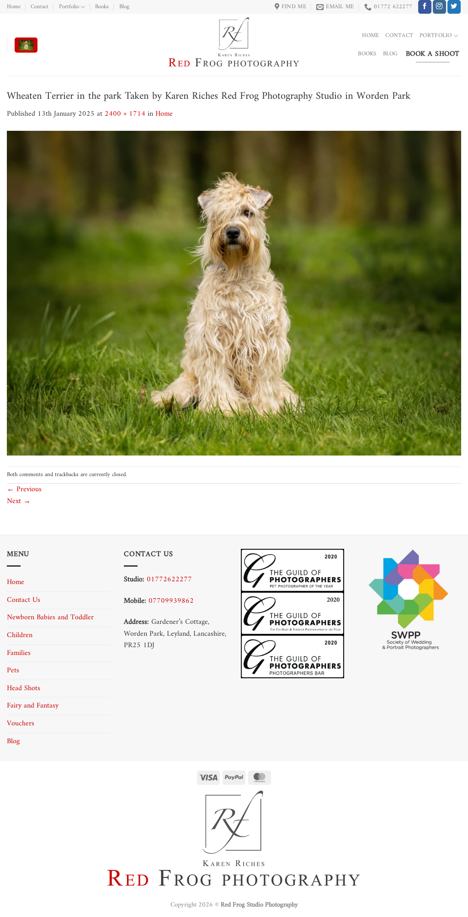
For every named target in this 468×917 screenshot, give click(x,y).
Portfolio (69, 7)
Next (19, 501)
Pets (13, 670)
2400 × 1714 (125, 113)
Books (102, 7)
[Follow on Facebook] (424, 7)
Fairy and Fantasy (32, 705)
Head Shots (23, 688)
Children (19, 635)
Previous (24, 489)
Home (14, 7)
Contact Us (23, 600)
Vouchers (20, 723)
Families (19, 653)
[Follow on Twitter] (454, 7)
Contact (39, 7)
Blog (124, 7)
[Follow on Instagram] (439, 7)
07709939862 (171, 601)
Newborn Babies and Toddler (50, 617)
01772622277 (169, 579)
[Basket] (26, 45)
